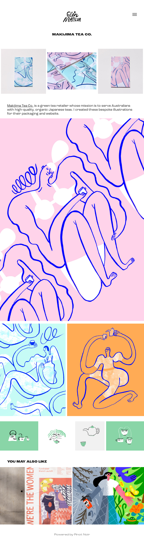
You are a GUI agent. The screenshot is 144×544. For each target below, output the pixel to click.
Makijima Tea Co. (20, 106)
